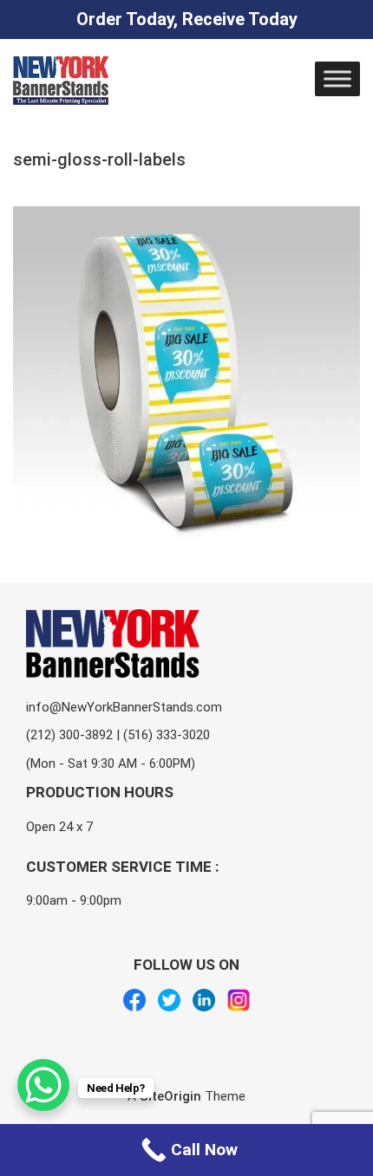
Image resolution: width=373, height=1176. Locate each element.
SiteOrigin (170, 1096)
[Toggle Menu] (337, 78)
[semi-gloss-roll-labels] (186, 217)
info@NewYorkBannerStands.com (124, 707)
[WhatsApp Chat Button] (43, 1085)
